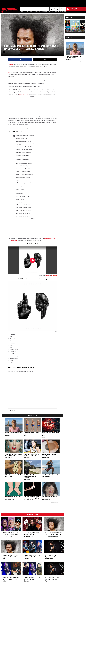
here (40, 128)
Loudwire (47, 275)
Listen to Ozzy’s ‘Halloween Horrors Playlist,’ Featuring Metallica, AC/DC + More (31, 534)
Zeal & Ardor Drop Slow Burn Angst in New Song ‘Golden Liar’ (10, 556)
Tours (31, 9)
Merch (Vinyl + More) (53, 11)
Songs (28, 412)
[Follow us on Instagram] (54, 9)
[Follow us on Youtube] (58, 9)
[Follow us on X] (64, 9)
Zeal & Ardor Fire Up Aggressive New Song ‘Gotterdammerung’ (51, 556)
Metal (14, 412)
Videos (31, 412)
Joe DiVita (7, 52)
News (22, 9)
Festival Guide (44, 11)
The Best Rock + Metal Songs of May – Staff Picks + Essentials (32, 579)
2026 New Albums (28, 11)
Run (9, 72)
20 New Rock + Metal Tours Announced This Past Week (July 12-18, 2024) (10, 534)
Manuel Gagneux (44, 70)
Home (21, 11)
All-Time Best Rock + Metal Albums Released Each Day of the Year (75, 30)
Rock (26, 412)
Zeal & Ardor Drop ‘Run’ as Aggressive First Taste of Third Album (53, 579)
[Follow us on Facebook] (61, 9)
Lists (27, 9)
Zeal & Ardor (11, 64)
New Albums (19, 412)
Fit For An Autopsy (23, 94)
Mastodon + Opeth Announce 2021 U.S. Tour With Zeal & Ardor (11, 579)
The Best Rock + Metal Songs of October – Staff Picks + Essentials (32, 556)
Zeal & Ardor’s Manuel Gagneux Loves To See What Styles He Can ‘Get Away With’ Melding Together (53, 534)
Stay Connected (63, 11)
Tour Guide (36, 11)
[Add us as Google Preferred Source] (51, 9)
